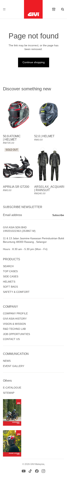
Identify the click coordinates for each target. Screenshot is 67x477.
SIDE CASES (10, 276)
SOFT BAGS (10, 286)
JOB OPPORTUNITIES (16, 334)
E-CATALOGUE (12, 387)
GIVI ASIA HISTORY (15, 318)
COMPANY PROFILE (15, 313)
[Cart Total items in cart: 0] (54, 9)
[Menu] (4, 9)
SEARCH (8, 266)
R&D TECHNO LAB (14, 328)
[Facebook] (37, 471)
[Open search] (62, 9)
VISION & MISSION (14, 323)
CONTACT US (11, 339)
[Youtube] (23, 471)
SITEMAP (8, 392)
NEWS (7, 360)
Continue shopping (34, 62)
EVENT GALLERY (13, 366)
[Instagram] (43, 471)
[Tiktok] (30, 471)
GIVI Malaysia (37, 464)
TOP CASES (10, 271)
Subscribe (58, 215)
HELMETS (9, 281)
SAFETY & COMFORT (16, 291)
